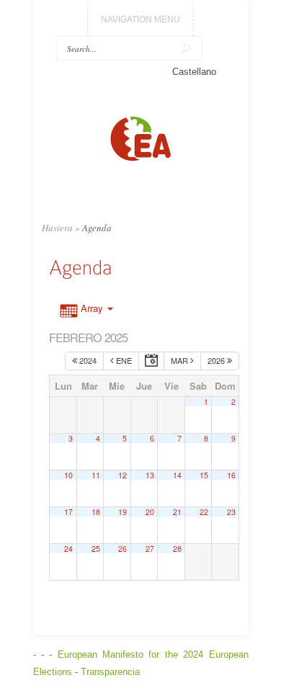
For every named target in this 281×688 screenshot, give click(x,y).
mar (180, 360)
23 (231, 511)
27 (150, 548)
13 (150, 475)
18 (96, 511)
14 (177, 475)
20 (150, 511)
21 (177, 511)
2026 (217, 360)
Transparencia (110, 671)
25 (96, 548)
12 (122, 475)
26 (122, 548)
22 (204, 511)
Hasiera (57, 227)
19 (122, 511)
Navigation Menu (140, 19)
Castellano (194, 71)
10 (68, 475)
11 (96, 475)
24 (68, 548)
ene (123, 360)
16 (231, 475)
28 (177, 548)
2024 (87, 360)
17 (68, 511)
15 (204, 475)
